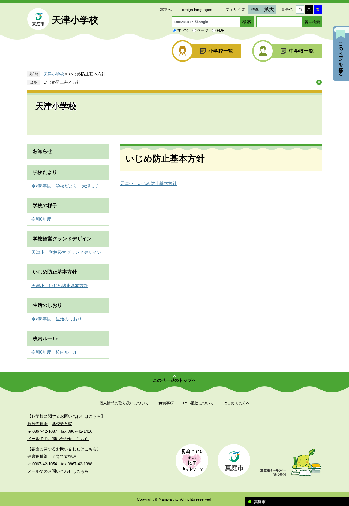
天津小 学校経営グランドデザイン (66, 252)
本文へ (166, 9)
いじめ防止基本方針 (62, 82)
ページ (203, 30)
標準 (255, 9)
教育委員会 (37, 423)
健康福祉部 (37, 456)
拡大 (269, 9)
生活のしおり (47, 305)
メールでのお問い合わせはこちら (58, 438)
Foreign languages (196, 9)
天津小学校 (75, 20)
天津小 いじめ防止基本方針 (148, 183)
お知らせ (42, 151)
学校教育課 (62, 423)
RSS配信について (198, 403)
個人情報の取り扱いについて (124, 403)
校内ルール (45, 338)
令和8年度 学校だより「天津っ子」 (67, 186)
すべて (183, 30)
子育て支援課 (64, 456)
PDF (220, 30)
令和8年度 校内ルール (54, 352)
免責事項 (166, 403)
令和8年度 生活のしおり (56, 319)
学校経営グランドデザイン (62, 238)
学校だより (45, 172)
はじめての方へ (236, 403)
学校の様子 (45, 205)
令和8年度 (41, 219)
